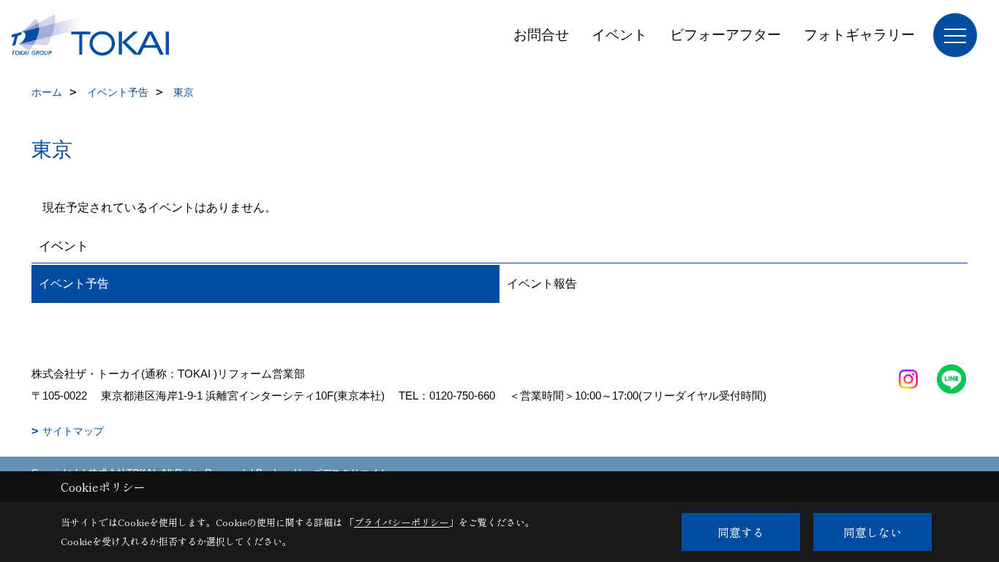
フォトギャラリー (859, 34)
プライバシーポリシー (401, 522)
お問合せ (541, 34)
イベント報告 (542, 283)
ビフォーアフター (725, 34)
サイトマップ (73, 431)
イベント (619, 34)
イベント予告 (74, 283)
